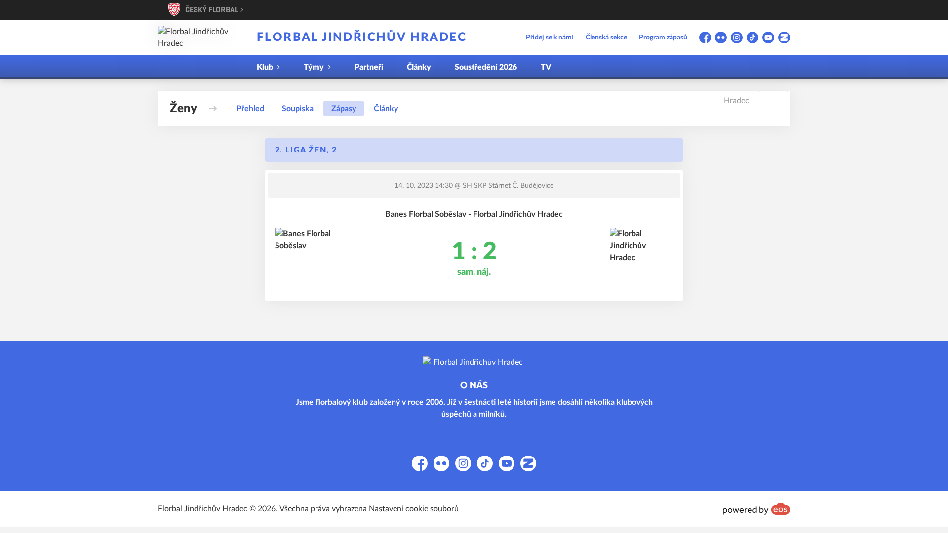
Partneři (369, 67)
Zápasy (343, 109)
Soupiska (298, 109)
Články (419, 67)
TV (546, 67)
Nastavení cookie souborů (414, 509)
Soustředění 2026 (486, 67)
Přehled (250, 109)
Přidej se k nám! (550, 37)
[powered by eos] (756, 509)
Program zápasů (663, 37)
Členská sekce (606, 37)
